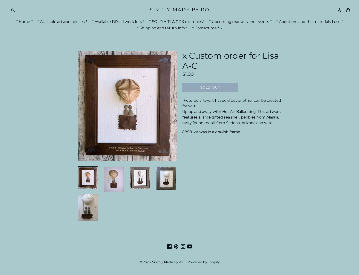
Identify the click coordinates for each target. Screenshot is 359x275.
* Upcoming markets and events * (240, 21)
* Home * (24, 21)
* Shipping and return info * (162, 28)
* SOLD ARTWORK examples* (177, 21)
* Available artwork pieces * (62, 21)
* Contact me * (208, 28)
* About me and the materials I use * (309, 21)
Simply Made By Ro (179, 10)
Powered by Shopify (204, 262)
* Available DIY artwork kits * (118, 21)
